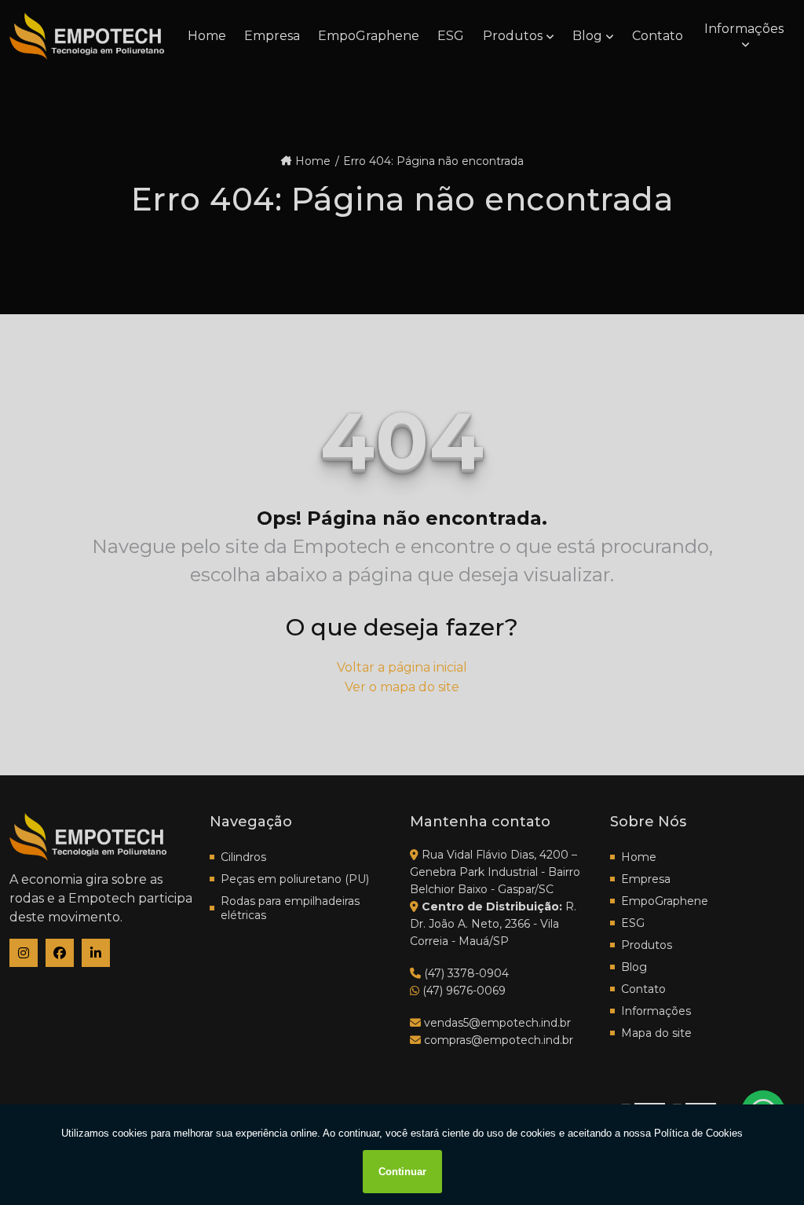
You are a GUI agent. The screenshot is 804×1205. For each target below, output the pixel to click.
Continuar (402, 1172)
